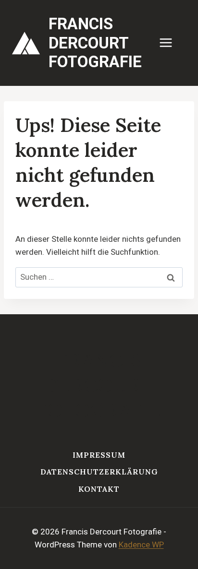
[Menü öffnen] (170, 43)
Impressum (99, 455)
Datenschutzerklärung (99, 471)
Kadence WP (141, 544)
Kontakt (99, 489)
